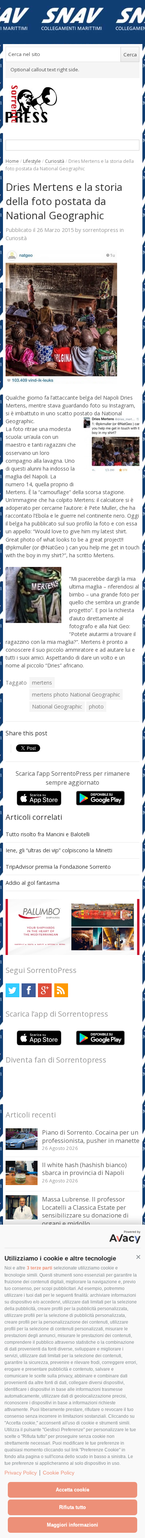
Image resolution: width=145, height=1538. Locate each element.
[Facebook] (28, 990)
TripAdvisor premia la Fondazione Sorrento (58, 866)
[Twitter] (12, 990)
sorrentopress (100, 229)
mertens (42, 682)
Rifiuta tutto (72, 1507)
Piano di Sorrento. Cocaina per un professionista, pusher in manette (90, 1136)
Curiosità (54, 161)
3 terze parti (39, 1268)
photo (96, 706)
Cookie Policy (58, 1473)
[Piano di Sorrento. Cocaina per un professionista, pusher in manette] (22, 1147)
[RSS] (61, 990)
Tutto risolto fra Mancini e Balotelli (48, 834)
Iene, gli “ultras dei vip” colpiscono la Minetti (59, 850)
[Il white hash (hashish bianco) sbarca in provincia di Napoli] (22, 1183)
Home (12, 161)
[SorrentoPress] (73, 104)
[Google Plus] (45, 990)
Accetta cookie (72, 1489)
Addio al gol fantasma (32, 882)
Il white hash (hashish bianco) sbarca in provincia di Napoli (84, 1168)
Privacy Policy (20, 1473)
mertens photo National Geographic (76, 694)
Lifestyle (32, 161)
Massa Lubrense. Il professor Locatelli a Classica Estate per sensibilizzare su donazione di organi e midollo (85, 1211)
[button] (138, 1257)
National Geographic (57, 706)
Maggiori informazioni (72, 1525)
